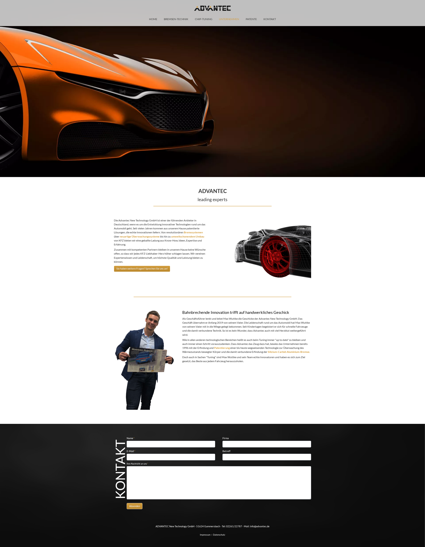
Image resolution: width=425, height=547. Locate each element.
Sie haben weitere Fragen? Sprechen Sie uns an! (142, 268)
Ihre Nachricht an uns (137, 463)
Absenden (134, 506)
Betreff (226, 451)
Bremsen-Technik (176, 19)
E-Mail (131, 451)
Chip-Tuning (203, 19)
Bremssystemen (193, 232)
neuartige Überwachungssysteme (140, 236)
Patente (251, 19)
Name (130, 438)
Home (153, 19)
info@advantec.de (259, 526)
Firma (225, 438)
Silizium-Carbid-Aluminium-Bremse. (289, 351)
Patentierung (222, 347)
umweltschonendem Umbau (187, 236)
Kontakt (269, 19)
